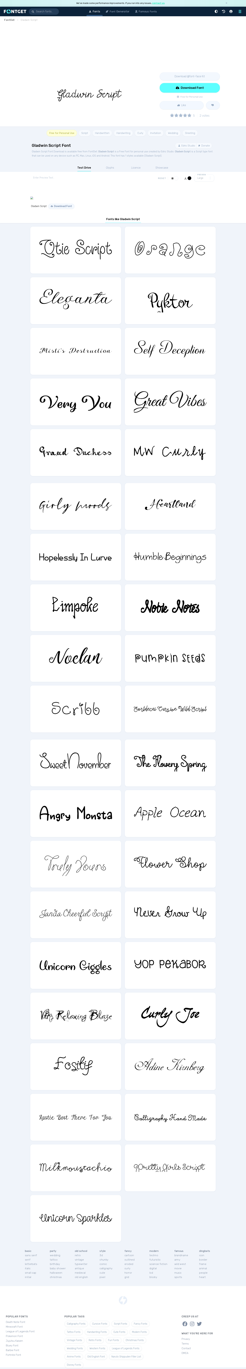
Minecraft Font (14, 1326)
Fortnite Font (13, 1354)
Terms (185, 1343)
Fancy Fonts (140, 1323)
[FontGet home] (14, 11)
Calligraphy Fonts (76, 1323)
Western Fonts (97, 1348)
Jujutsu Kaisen (14, 1340)
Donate (205, 145)
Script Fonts (120, 1323)
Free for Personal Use (61, 133)
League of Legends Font (20, 1331)
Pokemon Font (14, 1336)
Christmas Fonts (135, 1340)
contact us (158, 3)
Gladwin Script (106, 151)
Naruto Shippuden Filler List (126, 1356)
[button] (216, 11)
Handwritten (102, 133)
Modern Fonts (139, 1332)
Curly (140, 133)
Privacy (186, 1339)
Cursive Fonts (99, 1323)
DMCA (185, 1353)
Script (84, 133)
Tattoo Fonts (73, 1332)
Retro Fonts (95, 1340)
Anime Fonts (74, 1356)
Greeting (190, 133)
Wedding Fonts (75, 1348)
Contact (186, 1348)
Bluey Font (12, 1345)
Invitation (155, 133)
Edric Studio (188, 145)
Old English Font (96, 1356)
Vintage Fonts (74, 1340)
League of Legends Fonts (125, 1348)
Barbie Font (12, 1350)
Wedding (173, 133)
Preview (201, 175)
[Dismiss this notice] (226, 3)
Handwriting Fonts (97, 1332)
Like (183, 105)
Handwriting (123, 133)
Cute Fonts (119, 1332)
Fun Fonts (113, 1340)
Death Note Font (15, 1322)
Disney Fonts (74, 1364)
